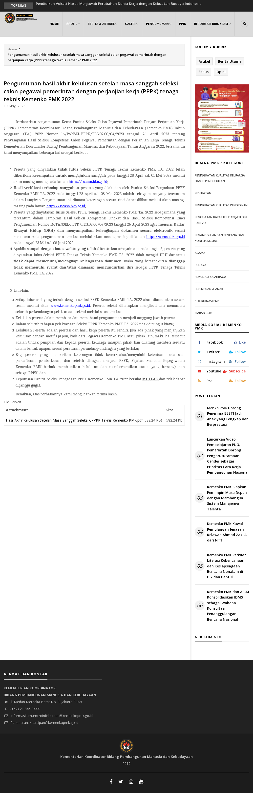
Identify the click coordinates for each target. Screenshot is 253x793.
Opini (221, 71)
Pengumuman (157, 24)
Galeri (130, 24)
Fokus (204, 71)
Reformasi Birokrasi (211, 24)
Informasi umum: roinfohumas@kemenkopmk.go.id (51, 715)
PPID (182, 24)
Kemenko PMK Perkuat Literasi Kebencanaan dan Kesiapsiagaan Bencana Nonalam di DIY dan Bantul (226, 566)
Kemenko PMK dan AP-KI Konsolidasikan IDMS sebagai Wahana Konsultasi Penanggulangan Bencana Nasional (228, 605)
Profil (72, 24)
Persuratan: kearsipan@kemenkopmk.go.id (43, 722)
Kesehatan (203, 193)
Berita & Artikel (101, 24)
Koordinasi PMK (207, 301)
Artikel (204, 61)
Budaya (200, 265)
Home (54, 24)
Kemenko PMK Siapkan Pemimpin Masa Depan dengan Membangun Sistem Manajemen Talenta (227, 497)
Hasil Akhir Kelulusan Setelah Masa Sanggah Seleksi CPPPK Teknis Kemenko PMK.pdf (74, 420)
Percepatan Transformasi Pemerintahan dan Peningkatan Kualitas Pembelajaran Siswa (112, 5)
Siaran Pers (203, 313)
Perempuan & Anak (209, 289)
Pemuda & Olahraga (210, 277)
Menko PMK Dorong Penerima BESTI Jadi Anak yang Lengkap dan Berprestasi (228, 416)
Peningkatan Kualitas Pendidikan (221, 205)
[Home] (21, 17)
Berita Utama (230, 61)
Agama (200, 253)
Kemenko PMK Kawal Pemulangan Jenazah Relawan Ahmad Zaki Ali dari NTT (228, 531)
